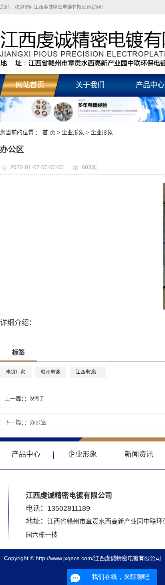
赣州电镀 (50, 372)
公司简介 (89, 106)
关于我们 (90, 85)
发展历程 (89, 143)
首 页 (48, 132)
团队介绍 (89, 179)
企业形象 (82, 454)
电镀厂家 (15, 372)
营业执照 (89, 124)
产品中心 (26, 454)
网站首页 (30, 85)
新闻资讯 (139, 454)
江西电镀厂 (88, 372)
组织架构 (89, 161)
